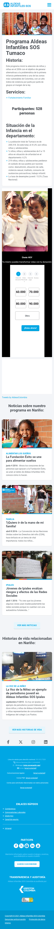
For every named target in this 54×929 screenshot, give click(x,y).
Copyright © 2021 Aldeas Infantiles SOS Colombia (25, 916)
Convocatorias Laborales (15, 812)
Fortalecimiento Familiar (19, 98)
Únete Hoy (9, 816)
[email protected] (30, 768)
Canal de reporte (12, 819)
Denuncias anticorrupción (15, 919)
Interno (8, 923)
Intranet (8, 828)
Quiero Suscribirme (27, 864)
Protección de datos (37, 919)
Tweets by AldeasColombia (14, 397)
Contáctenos (10, 809)
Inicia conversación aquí (31, 765)
